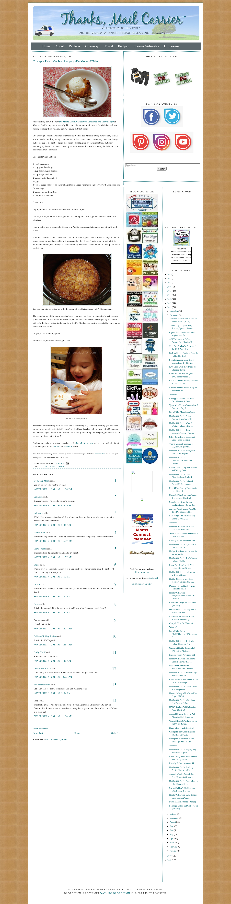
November (174, 315)
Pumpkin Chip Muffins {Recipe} (182, 802)
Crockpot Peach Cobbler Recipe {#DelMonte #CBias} (66, 61)
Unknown (38, 496)
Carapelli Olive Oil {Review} (181, 623)
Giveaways (92, 46)
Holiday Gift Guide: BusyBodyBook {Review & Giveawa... (181, 596)
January (173, 851)
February (174, 847)
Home (46, 46)
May (172, 835)
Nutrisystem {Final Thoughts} (181, 728)
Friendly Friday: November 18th (182, 541)
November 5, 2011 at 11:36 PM (53, 489)
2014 (169, 295)
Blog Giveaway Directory (142, 584)
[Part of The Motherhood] (142, 491)
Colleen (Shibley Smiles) (45, 636)
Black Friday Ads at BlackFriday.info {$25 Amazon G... (183, 634)
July (172, 826)
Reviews (74, 46)
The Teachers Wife (42, 684)
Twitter (56, 446)
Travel (109, 46)
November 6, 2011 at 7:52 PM (52, 612)
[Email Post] (67, 463)
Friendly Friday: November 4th (181, 763)
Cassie (37, 603)
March (173, 843)
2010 (169, 856)
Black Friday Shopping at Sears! (182, 412)
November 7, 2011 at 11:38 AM (53, 628)
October (173, 814)
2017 (169, 283)
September (174, 818)
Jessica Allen (39, 532)
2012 (169, 303)
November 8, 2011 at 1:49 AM (52, 660)
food (45, 466)
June (172, 830)
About (59, 46)
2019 (169, 274)
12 (114, 668)
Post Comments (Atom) (55, 739)
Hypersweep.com (142, 572)
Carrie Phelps (40, 548)
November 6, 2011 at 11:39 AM (53, 540)
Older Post (116, 732)
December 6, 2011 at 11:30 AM (53, 716)
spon (61, 466)
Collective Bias (99, 453)
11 (114, 652)
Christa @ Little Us (42, 668)
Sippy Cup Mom (41, 480)
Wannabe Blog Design (115, 893)
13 (114, 684)
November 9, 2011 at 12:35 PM (53, 676)
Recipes (123, 46)
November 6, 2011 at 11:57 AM (53, 557)
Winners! (173, 394)
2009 (169, 860)
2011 (169, 307)
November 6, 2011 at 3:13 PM (52, 576)
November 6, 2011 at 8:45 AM (52, 524)
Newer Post (38, 732)
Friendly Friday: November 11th (182, 655)
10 (114, 636)
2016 (169, 287)
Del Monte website (84, 443)
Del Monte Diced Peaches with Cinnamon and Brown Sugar (86, 121)
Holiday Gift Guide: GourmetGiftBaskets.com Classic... (180, 461)
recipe (53, 466)
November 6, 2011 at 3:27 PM (52, 596)
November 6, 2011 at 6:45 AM (52, 505)
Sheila (36, 564)
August (173, 822)
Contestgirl (153, 578)
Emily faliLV (39, 652)
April (172, 839)
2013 (169, 299)
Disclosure (171, 46)
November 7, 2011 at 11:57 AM (53, 644)
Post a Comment (40, 727)
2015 (169, 291)
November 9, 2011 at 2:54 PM (52, 693)
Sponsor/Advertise (146, 46)
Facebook (67, 446)
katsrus (37, 584)
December (174, 311)
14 (114, 700)
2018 (169, 279)
